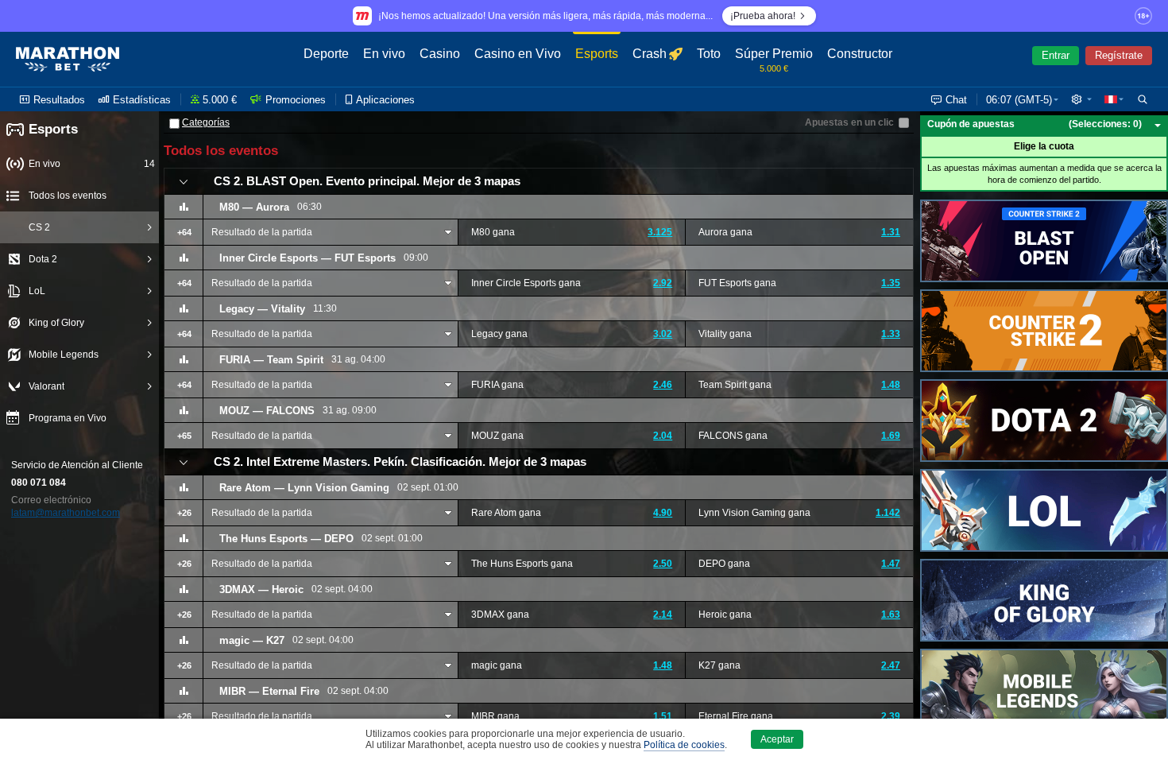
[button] (1081, 99)
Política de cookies (684, 744)
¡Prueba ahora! (762, 15)
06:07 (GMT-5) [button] (1019, 100)
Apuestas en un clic (849, 122)
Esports (53, 129)
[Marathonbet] (67, 59)
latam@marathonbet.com (65, 512)
